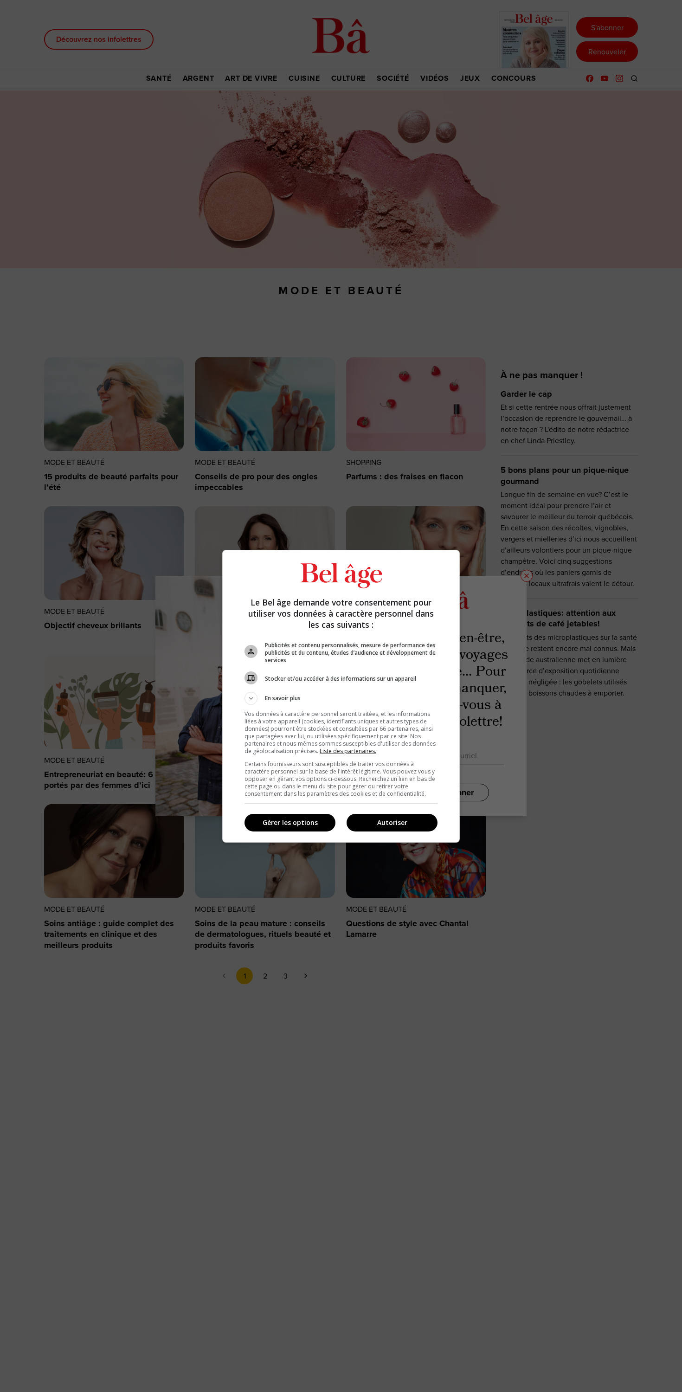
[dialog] (341, 696)
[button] (341, 698)
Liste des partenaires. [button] (348, 751)
